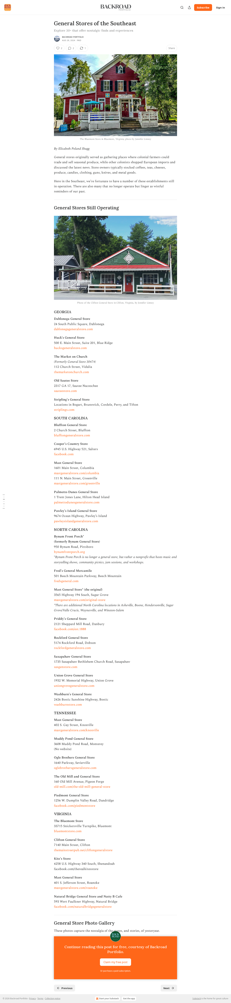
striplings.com (64, 409)
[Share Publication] (189, 7)
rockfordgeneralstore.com (72, 648)
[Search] (182, 7)
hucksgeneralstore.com (70, 348)
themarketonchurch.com (71, 372)
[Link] (49, 208)
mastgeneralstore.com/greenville (77, 483)
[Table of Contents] (3, 501)
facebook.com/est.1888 (70, 629)
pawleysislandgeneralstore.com (76, 521)
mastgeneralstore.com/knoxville (76, 730)
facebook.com (64, 454)
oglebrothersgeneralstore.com (75, 767)
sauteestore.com (65, 391)
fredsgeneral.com (66, 581)
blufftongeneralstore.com (72, 435)
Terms (40, 998)
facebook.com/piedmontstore (74, 805)
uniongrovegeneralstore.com (74, 685)
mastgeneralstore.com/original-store (79, 600)
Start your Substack (109, 998)
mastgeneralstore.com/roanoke (75, 887)
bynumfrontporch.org (69, 552)
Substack (196, 998)
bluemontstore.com (68, 831)
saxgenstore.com (65, 667)
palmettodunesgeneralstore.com (76, 502)
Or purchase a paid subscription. (115, 970)
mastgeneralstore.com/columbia (76, 473)
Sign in (220, 7)
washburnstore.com (68, 704)
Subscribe (203, 7)
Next (166, 988)
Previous (66, 988)
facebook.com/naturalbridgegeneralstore (83, 906)
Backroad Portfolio (73, 37)
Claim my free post (115, 962)
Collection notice (52, 998)
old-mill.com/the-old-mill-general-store (82, 786)
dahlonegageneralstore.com (73, 329)
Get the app (129, 998)
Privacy (32, 998)
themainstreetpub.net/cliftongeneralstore (83, 850)
